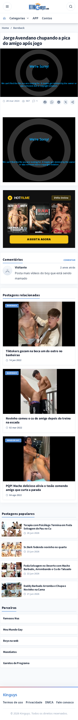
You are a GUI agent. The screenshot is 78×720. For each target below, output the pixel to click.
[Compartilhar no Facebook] (45, 102)
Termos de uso (13, 702)
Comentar (69, 260)
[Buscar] (70, 6)
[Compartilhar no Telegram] (58, 102)
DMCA (49, 702)
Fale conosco (65, 702)
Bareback (18, 28)
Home (5, 28)
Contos (47, 18)
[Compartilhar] (72, 102)
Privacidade (34, 702)
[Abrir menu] (7, 6)
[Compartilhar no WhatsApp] (52, 102)
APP (35, 18)
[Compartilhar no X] (65, 102)
